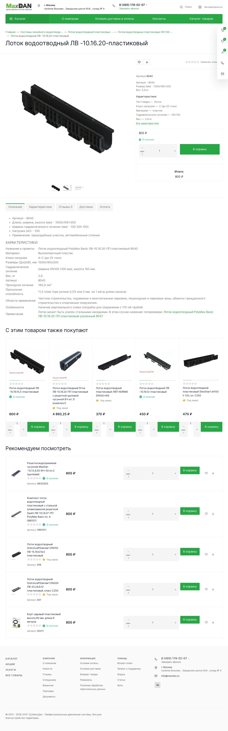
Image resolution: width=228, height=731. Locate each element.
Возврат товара (89, 674)
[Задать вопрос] (222, 74)
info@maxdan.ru (170, 676)
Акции (10, 664)
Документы (49, 696)
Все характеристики (147, 123)
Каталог (12, 658)
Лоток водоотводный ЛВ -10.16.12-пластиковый (154, 389)
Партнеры (48, 691)
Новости (47, 668)
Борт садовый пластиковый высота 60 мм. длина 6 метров (44, 618)
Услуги (11, 670)
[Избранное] (206, 473)
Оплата (105, 207)
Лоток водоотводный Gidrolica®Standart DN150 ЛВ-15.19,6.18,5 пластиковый (42, 550)
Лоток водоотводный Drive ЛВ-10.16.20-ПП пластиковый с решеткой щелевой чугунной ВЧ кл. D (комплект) (70, 395)
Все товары (14, 675)
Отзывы (47, 674)
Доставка (86, 207)
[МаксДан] (19, 7)
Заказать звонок (129, 8)
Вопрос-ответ (125, 663)
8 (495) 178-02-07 (132, 5)
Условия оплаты (89, 663)
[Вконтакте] (157, 685)
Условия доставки (90, 668)
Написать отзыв (209, 62)
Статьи (121, 680)
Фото (120, 685)
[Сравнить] (213, 473)
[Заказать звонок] (222, 63)
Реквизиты (86, 680)
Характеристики (40, 207)
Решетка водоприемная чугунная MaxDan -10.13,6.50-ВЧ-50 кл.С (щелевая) (41, 468)
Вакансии (48, 685)
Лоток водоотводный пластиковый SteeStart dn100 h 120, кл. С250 (200, 391)
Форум (121, 674)
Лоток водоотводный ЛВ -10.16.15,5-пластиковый (24, 389)
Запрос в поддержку (129, 668)
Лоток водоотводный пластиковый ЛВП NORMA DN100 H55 (112, 391)
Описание (15, 207)
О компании (49, 663)
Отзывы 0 (65, 207)
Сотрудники (49, 680)
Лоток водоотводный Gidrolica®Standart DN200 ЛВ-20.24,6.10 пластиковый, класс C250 (42, 585)
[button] (222, 30)
